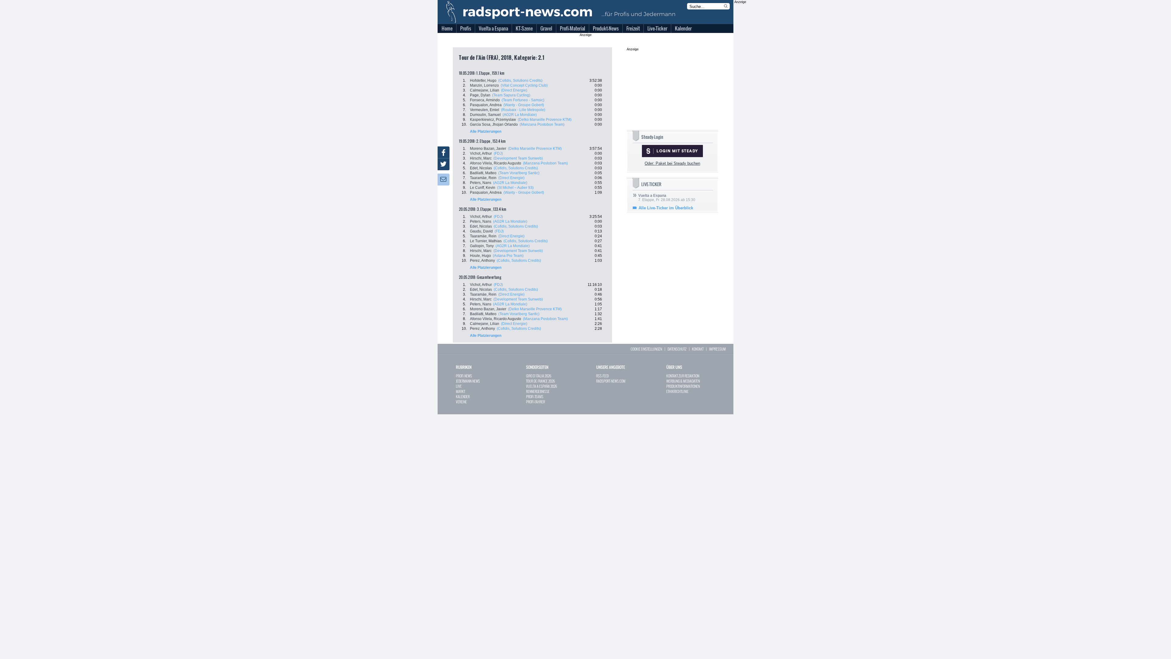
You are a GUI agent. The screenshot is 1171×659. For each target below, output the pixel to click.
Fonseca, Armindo (485, 100)
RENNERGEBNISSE (538, 391)
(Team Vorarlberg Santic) (518, 173)
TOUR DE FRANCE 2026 (540, 381)
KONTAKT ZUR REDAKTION (682, 375)
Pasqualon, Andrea (486, 105)
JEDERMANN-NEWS (468, 381)
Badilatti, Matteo (483, 173)
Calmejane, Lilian (484, 90)
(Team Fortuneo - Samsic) (523, 100)
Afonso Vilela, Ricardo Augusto (495, 163)
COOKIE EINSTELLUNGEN (646, 348)
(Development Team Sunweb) (518, 158)
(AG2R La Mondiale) (520, 115)
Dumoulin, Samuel (485, 115)
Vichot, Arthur (481, 153)
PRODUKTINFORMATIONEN (683, 386)
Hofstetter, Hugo (483, 80)
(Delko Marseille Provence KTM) (544, 119)
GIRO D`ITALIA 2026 (538, 375)
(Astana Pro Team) (508, 256)
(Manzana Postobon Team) (542, 124)
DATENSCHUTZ (677, 348)
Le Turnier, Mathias (486, 241)
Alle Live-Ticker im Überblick (666, 208)
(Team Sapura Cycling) (511, 95)
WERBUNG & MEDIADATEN (683, 381)
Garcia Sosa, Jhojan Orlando (494, 124)
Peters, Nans (480, 183)
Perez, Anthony (482, 260)
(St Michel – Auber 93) (515, 187)
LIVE (459, 386)
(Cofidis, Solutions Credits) (520, 80)
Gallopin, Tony (482, 246)
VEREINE (461, 401)
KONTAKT (698, 348)
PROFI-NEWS (464, 375)
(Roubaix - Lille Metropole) (523, 110)
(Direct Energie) (514, 90)
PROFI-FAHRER (535, 401)
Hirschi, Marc (481, 158)
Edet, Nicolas (481, 168)
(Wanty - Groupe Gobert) (523, 105)
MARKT (460, 391)
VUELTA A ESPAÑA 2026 (541, 386)
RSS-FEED (602, 375)
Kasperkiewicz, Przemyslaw (493, 119)
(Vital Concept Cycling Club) (524, 85)
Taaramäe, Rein (483, 178)
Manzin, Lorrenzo (484, 85)
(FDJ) (498, 153)
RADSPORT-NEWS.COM (610, 381)
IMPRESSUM (717, 348)
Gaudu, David (481, 231)
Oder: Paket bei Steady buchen (672, 163)
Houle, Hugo (480, 256)
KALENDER (463, 396)
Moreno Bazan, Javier (488, 148)
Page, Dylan (480, 95)
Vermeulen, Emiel (484, 110)
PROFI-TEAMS (534, 396)
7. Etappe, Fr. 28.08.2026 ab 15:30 (666, 197)
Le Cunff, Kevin (482, 187)
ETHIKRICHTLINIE (677, 391)
